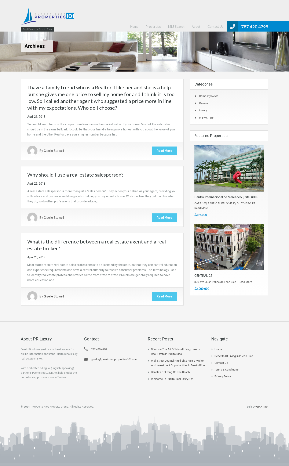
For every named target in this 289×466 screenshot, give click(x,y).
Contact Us (215, 26)
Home (134, 26)
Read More (164, 150)
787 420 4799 (254, 26)
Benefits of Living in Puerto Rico (234, 356)
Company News (208, 96)
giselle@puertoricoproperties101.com (114, 359)
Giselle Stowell (54, 151)
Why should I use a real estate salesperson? (75, 174)
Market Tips (206, 117)
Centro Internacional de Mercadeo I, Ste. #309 (226, 197)
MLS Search (176, 26)
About (196, 26)
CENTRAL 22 (203, 276)
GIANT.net (262, 406)
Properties (153, 26)
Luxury (203, 110)
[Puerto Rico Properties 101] (48, 18)
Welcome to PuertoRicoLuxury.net (172, 378)
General (203, 103)
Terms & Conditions (226, 369)
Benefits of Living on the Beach (170, 372)
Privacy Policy (223, 376)
